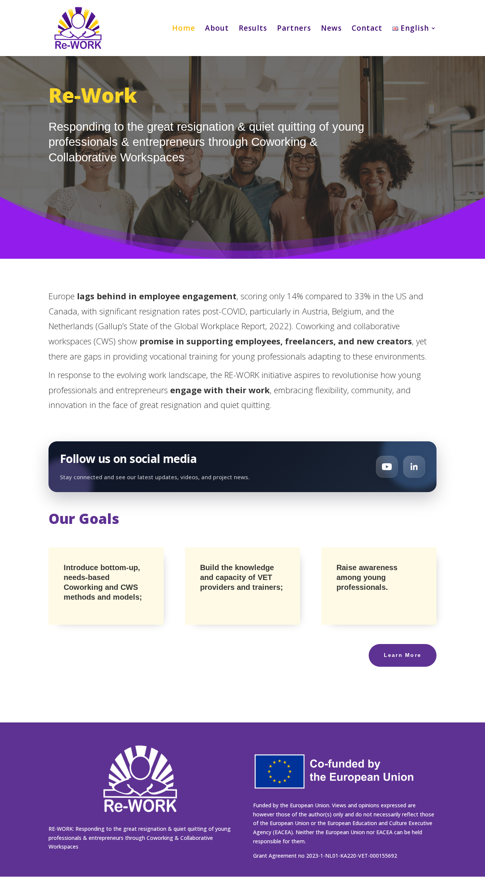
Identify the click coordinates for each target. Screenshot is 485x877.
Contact (367, 29)
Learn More (402, 655)
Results (253, 29)
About (217, 29)
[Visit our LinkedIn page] (414, 467)
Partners (294, 29)
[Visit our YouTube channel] (387, 467)
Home (183, 29)
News (331, 29)
